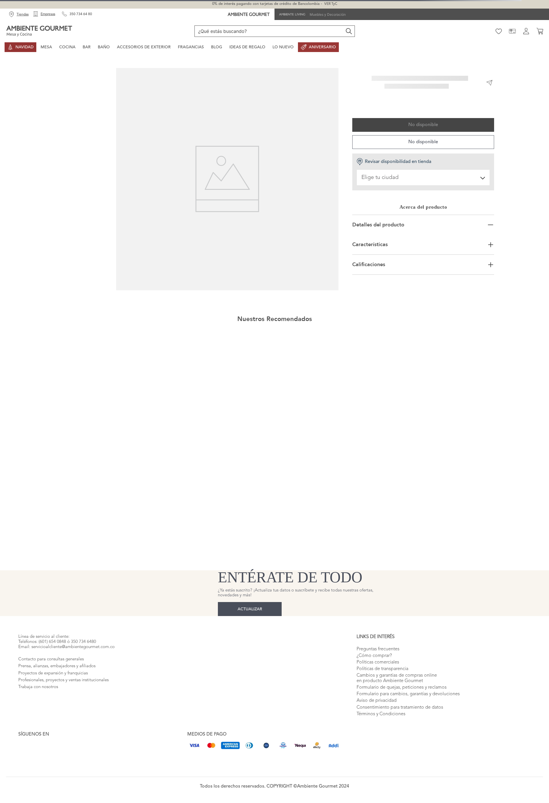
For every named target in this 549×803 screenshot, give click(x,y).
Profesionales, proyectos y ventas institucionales (63, 690)
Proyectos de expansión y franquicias (53, 682)
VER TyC (330, 4)
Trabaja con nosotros (38, 696)
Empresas (48, 14)
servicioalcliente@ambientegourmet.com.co (73, 656)
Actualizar (250, 606)
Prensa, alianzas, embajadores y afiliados (57, 676)
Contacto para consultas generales (51, 668)
